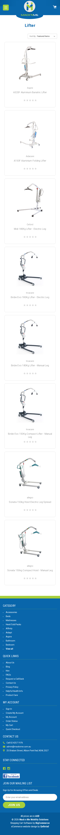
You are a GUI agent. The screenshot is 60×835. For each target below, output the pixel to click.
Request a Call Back (15, 679)
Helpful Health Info (14, 691)
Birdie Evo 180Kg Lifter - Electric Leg (30, 297)
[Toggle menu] (6, 7)
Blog (8, 667)
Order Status (12, 721)
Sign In (9, 709)
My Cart (9, 725)
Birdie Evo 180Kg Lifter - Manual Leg (30, 365)
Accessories (11, 612)
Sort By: (33, 36)
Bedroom (10, 645)
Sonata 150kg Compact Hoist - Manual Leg (30, 570)
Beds (8, 616)
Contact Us (11, 683)
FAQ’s (8, 675)
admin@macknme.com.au (19, 746)
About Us (10, 662)
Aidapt (9, 632)
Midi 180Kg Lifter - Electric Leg (30, 229)
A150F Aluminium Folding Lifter (30, 160)
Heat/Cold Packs (13, 624)
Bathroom (10, 641)
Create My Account (14, 713)
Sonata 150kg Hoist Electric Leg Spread (30, 502)
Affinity (9, 628)
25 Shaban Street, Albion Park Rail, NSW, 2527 (27, 750)
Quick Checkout (13, 729)
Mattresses (11, 620)
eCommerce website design (24, 826)
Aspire (9, 636)
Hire (7, 671)
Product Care (12, 695)
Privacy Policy (12, 687)
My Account (11, 717)
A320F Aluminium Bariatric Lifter (30, 92)
